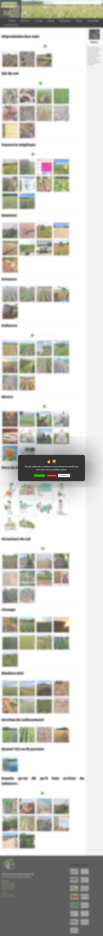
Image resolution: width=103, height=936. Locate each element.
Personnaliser (64, 475)
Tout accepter (39, 475)
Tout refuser (51, 475)
